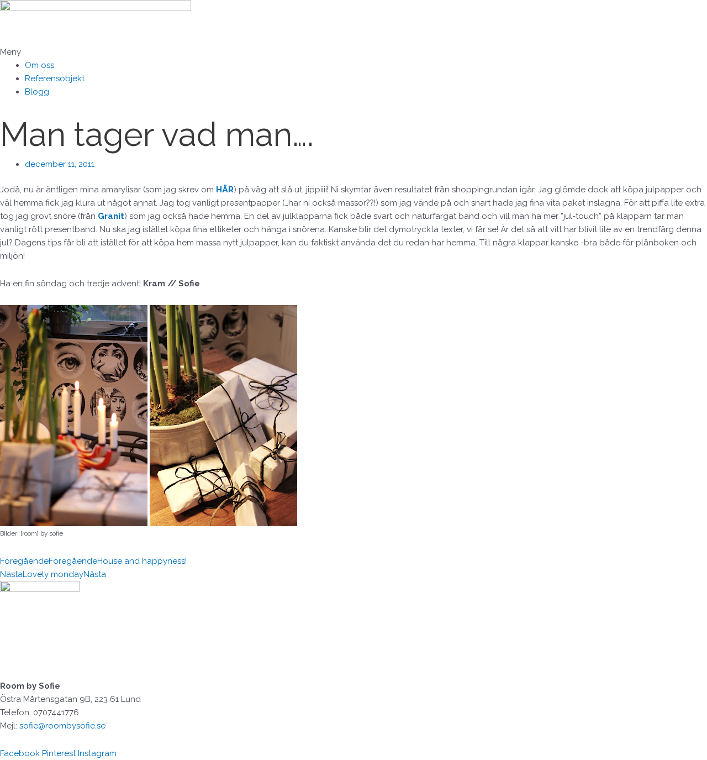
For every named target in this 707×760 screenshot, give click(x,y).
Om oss (39, 65)
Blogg (37, 92)
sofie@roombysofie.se (62, 726)
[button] (353, 52)
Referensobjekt (55, 78)
